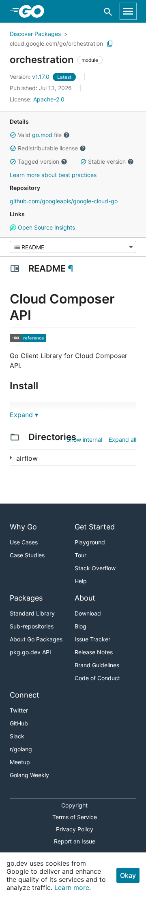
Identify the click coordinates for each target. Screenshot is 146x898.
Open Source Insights (45, 227)
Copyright (74, 805)
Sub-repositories (32, 626)
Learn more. (72, 887)
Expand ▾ (24, 415)
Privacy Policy (74, 829)
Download (88, 613)
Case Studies (27, 555)
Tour (80, 555)
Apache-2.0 (48, 99)
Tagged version (38, 161)
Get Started (95, 527)
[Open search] (108, 11)
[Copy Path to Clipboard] (110, 43)
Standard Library (32, 613)
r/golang (21, 749)
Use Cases (24, 542)
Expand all (122, 439)
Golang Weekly (29, 775)
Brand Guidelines (97, 665)
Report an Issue (74, 841)
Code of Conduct (97, 678)
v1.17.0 (30, 76)
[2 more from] (11, 458)
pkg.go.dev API (30, 652)
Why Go (23, 527)
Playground (90, 542)
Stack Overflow (95, 568)
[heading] (34, 11)
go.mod (42, 134)
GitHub (19, 723)
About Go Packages (36, 639)
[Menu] (73, 247)
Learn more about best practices (53, 174)
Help (81, 581)
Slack (17, 736)
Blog (80, 626)
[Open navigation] (128, 11)
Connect (24, 695)
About (85, 598)
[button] (13, 135)
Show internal (84, 439)
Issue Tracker (92, 639)
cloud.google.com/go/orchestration (56, 43)
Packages (26, 598)
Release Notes (94, 652)
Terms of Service (74, 817)
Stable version (106, 161)
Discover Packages (35, 33)
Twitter (19, 710)
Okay (128, 875)
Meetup (20, 762)
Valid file (39, 134)
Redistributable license (47, 148)
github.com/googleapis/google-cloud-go (64, 201)
